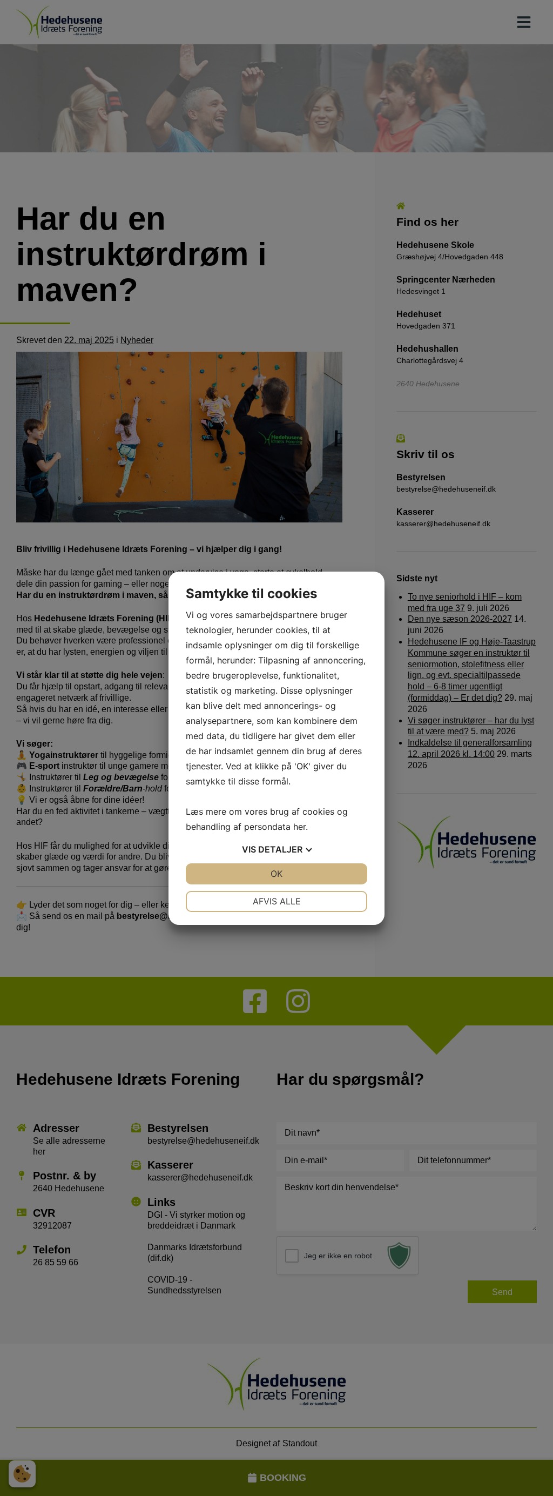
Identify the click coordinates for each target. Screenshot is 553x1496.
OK (276, 873)
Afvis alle (277, 901)
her (299, 826)
